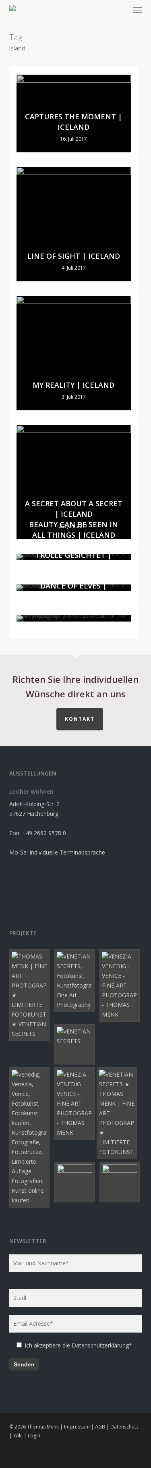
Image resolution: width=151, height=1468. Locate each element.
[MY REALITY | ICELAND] (74, 353)
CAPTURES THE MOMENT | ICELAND (73, 122)
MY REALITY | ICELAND (73, 385)
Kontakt (80, 718)
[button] (137, 10)
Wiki (18, 1435)
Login (34, 1435)
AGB (100, 1426)
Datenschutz (124, 1426)
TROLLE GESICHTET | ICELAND (73, 560)
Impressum (77, 1426)
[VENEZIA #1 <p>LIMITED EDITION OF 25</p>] (75, 1182)
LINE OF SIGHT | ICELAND (73, 256)
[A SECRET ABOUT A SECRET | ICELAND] (74, 482)
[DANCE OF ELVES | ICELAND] (74, 618)
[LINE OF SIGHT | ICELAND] (74, 224)
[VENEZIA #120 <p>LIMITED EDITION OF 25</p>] (75, 1103)
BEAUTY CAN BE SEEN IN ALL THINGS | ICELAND (73, 530)
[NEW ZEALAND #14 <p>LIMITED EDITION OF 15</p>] (120, 1182)
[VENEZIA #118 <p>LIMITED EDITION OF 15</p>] (120, 985)
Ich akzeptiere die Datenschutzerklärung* (78, 1345)
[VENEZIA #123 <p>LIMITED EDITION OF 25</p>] (75, 1044)
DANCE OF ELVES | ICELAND (73, 591)
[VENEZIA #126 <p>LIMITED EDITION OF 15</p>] (30, 995)
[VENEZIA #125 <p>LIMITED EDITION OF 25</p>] (75, 980)
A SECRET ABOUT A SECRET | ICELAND (73, 509)
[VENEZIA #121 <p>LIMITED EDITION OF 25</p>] (118, 1113)
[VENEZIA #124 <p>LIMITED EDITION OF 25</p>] (30, 1137)
